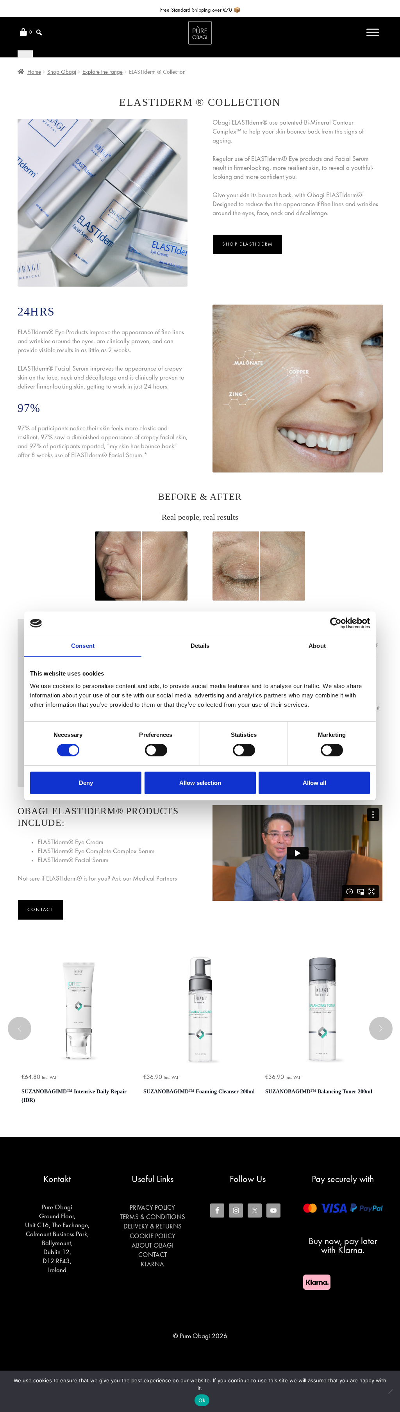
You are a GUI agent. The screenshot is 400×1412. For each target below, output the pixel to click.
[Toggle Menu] (372, 32)
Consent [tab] (83, 645)
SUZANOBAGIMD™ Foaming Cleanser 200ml (199, 1092)
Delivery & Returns (152, 1227)
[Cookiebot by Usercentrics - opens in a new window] (336, 623)
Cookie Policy (152, 1237)
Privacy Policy (152, 1208)
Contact (40, 909)
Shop (247, 244)
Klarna (152, 1265)
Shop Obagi (61, 72)
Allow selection (200, 782)
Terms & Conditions (152, 1217)
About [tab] (317, 645)
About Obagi (152, 1246)
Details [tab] (200, 645)
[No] (390, 1391)
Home (34, 72)
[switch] (156, 750)
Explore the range (102, 72)
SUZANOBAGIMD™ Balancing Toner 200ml (318, 1092)
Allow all (314, 782)
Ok (201, 1400)
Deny (86, 782)
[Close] (25, 53)
